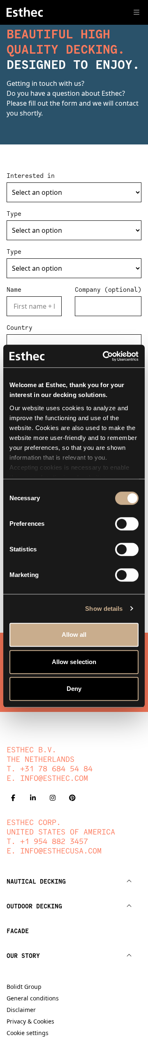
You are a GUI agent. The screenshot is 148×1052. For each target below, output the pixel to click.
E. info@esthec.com (47, 778)
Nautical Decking (36, 881)
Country (19, 327)
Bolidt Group (24, 987)
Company (108, 289)
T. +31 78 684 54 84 (49, 768)
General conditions (33, 998)
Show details (104, 608)
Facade (18, 931)
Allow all (74, 634)
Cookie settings (28, 1033)
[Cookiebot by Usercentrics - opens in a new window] (104, 356)
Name (14, 289)
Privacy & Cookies (30, 1021)
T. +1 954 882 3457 (47, 841)
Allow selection (74, 661)
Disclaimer (21, 1010)
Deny (74, 688)
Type (14, 213)
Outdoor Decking (34, 906)
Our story (23, 955)
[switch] (127, 523)
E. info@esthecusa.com (54, 851)
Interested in (31, 176)
